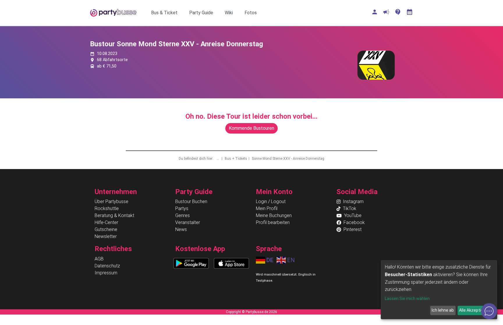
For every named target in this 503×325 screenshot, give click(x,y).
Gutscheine (106, 229)
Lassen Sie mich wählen (407, 298)
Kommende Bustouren (251, 128)
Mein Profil (266, 208)
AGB (99, 259)
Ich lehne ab (443, 310)
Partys (181, 208)
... (218, 159)
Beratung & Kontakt (114, 215)
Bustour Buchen (191, 201)
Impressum (106, 273)
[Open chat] (489, 311)
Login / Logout (271, 201)
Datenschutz (107, 266)
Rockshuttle (107, 208)
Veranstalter (187, 222)
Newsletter (106, 236)
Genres (182, 215)
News (181, 229)
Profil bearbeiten (273, 222)
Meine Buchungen (274, 215)
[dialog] (439, 289)
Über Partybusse (111, 201)
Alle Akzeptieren (474, 310)
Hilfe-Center (106, 222)
